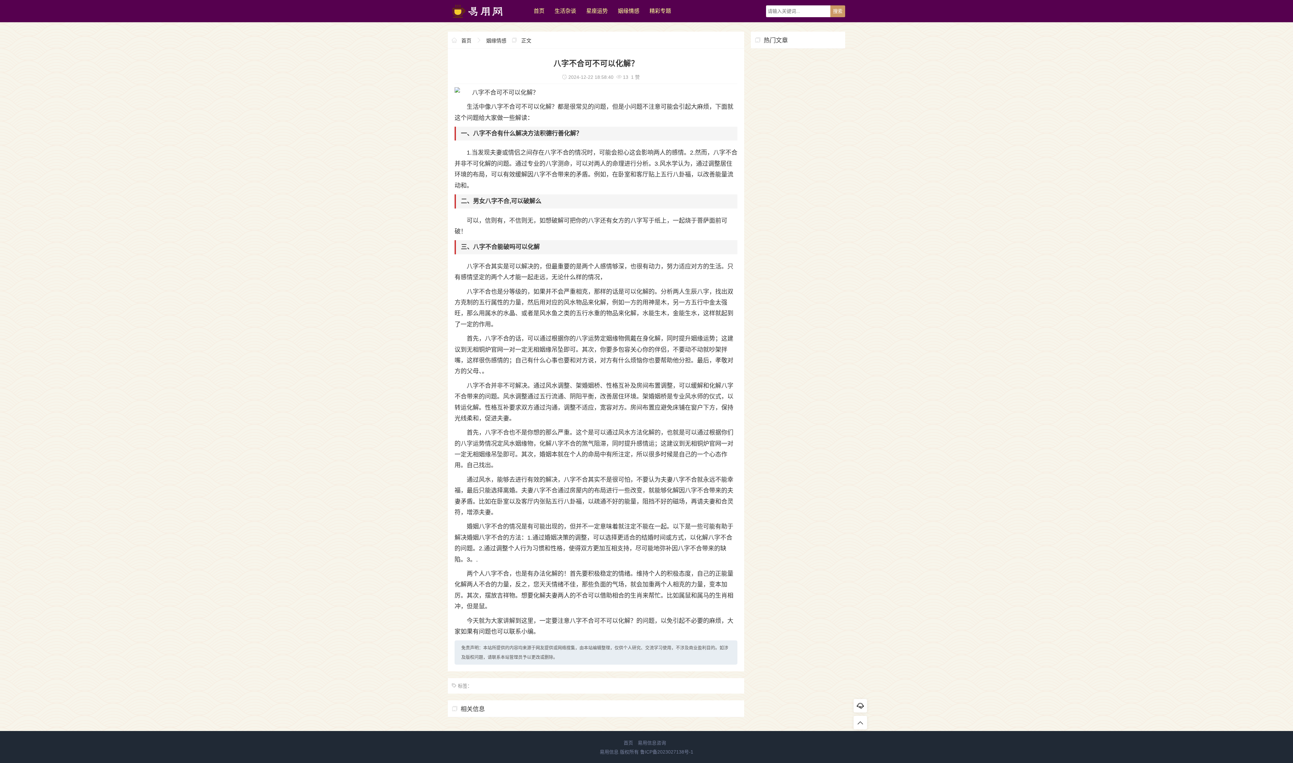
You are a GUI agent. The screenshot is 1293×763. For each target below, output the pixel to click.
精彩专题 (660, 11)
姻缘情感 (628, 11)
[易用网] (487, 20)
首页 (539, 11)
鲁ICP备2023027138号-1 (666, 752)
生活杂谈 (565, 11)
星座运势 (597, 11)
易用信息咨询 (652, 742)
